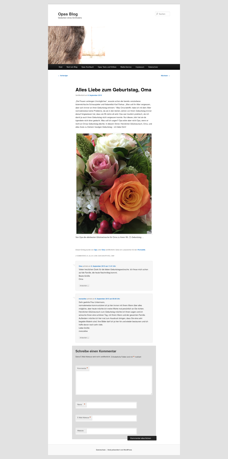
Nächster (165, 75)
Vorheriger (63, 75)
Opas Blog (68, 14)
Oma (103, 250)
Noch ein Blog (72, 67)
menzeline (82, 299)
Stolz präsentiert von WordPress (120, 450)
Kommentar (82, 368)
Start (60, 67)
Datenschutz (153, 67)
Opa (95, 250)
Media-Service (125, 67)
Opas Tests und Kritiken (107, 67)
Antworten (84, 285)
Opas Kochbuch (87, 67)
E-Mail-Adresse (84, 417)
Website (80, 430)
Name (81, 404)
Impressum (140, 67)
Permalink (141, 250)
